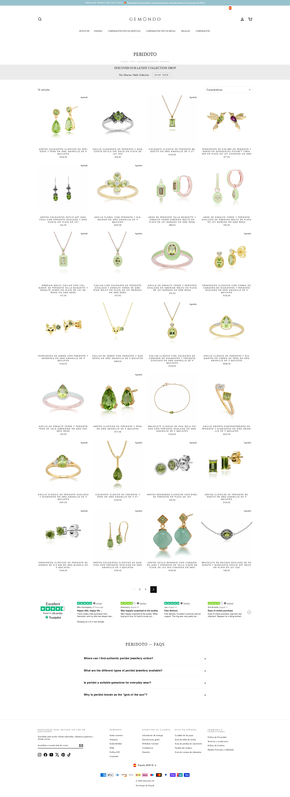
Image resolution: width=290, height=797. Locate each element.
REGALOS (185, 30)
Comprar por (203, 30)
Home (132, 61)
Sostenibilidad (116, 743)
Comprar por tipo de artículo (124, 30)
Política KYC (115, 752)
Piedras (98, 30)
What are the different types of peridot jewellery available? (123, 670)
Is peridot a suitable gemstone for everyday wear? (117, 682)
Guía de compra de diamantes (188, 752)
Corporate (114, 756)
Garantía (146, 752)
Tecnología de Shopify (145, 785)
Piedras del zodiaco (183, 747)
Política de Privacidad (217, 737)
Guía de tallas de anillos (185, 739)
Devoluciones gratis (150, 739)
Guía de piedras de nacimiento (188, 743)
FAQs (112, 747)
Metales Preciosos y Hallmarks (221, 749)
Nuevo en (84, 30)
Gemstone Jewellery (147, 61)
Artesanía (114, 739)
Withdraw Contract (150, 743)
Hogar (124, 61)
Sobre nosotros (116, 735)
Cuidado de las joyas (184, 735)
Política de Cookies (216, 745)
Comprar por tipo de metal (161, 30)
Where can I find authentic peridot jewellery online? (118, 658)
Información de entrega (152, 735)
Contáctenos (147, 747)
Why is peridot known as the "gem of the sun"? (115, 694)
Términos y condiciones (218, 741)
